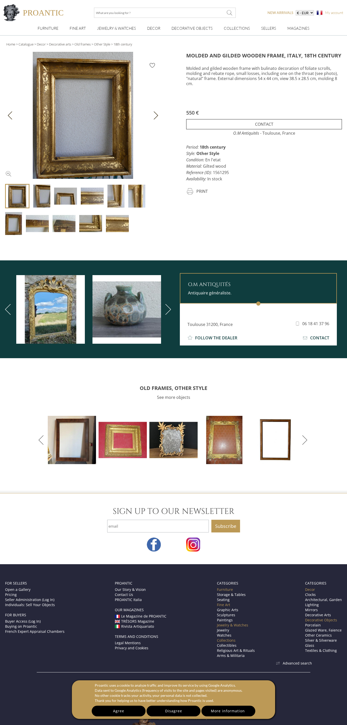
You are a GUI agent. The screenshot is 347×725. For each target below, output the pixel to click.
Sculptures (226, 614)
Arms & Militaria (231, 655)
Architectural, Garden (323, 599)
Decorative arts (60, 44)
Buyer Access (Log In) (23, 621)
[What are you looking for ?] (229, 12)
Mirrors (311, 609)
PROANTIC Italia (128, 599)
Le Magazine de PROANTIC (143, 616)
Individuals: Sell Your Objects (30, 604)
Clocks (310, 594)
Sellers (268, 28)
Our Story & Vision (130, 589)
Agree (118, 710)
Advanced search (297, 663)
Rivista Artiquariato (137, 626)
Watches (224, 635)
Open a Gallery (17, 589)
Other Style (102, 44)
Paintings (225, 620)
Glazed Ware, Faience (323, 630)
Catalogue (26, 44)
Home (10, 44)
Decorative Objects (192, 28)
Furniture (48, 28)
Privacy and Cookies (131, 647)
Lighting (312, 604)
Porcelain (313, 625)
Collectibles (226, 645)
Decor (153, 28)
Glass (309, 645)
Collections (237, 28)
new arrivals (280, 12)
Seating (223, 599)
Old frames (82, 44)
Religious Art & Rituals (236, 650)
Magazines (298, 28)
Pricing (11, 594)
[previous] (42, 440)
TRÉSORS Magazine (137, 621)
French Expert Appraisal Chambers (35, 631)
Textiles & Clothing (321, 650)
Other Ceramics (318, 635)
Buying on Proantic (21, 626)
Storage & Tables (231, 594)
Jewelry (223, 630)
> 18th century (121, 44)
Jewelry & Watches (116, 28)
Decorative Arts (318, 614)
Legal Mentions (128, 642)
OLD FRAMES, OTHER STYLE (173, 388)
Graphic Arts (227, 609)
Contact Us (124, 594)
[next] (167, 309)
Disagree (173, 710)
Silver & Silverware (321, 640)
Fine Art (78, 28)
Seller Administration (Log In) (29, 599)
